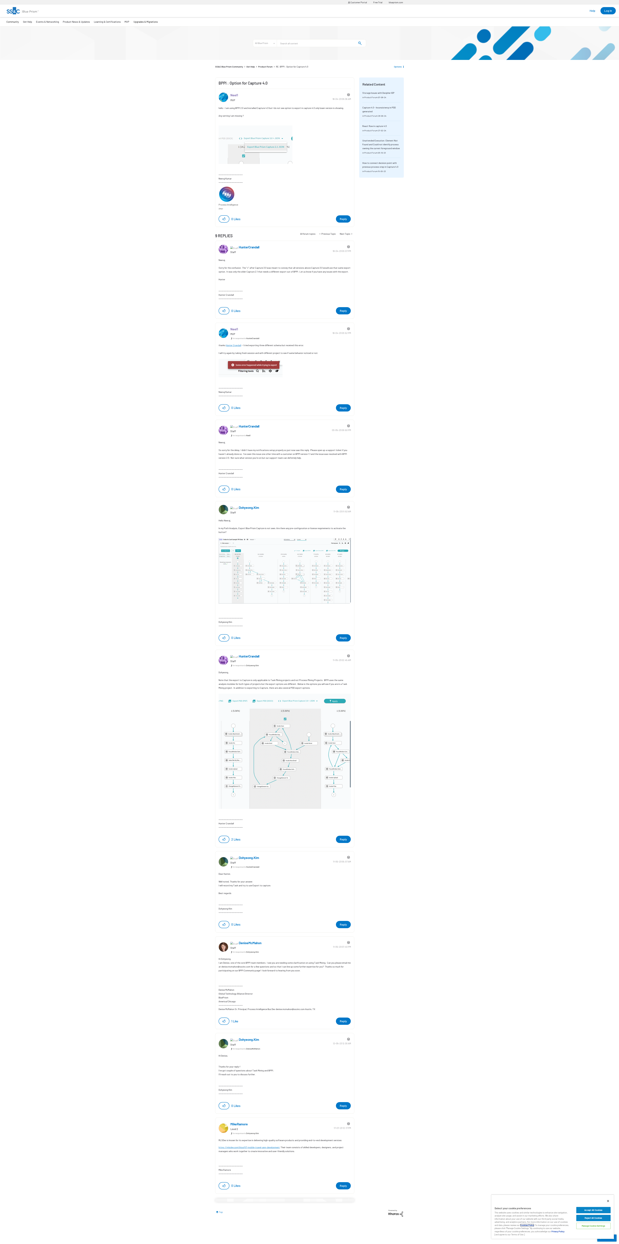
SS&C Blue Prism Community (229, 66)
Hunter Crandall (233, 345)
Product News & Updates (76, 21)
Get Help (27, 21)
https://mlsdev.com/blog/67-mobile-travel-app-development (249, 1147)
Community (12, 21)
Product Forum (265, 66)
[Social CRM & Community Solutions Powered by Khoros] (395, 1213)
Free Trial (377, 2)
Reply (343, 219)
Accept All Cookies (593, 1210)
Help (592, 10)
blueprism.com (396, 2)
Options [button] (398, 66)
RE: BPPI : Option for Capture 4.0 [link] (292, 66)
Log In (608, 10)
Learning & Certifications (107, 21)
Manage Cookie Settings (593, 1226)
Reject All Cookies (593, 1218)
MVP (126, 21)
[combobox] (321, 43)
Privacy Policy (557, 1231)
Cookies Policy (527, 1225)
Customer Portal (358, 2)
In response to (246, 338)
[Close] (608, 1201)
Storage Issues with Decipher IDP (378, 92)
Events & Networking (47, 21)
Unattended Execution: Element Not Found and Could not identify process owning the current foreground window (381, 144)
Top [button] (221, 1212)
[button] (224, 219)
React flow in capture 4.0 (374, 126)
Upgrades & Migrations (145, 21)
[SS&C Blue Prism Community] (22, 10)
